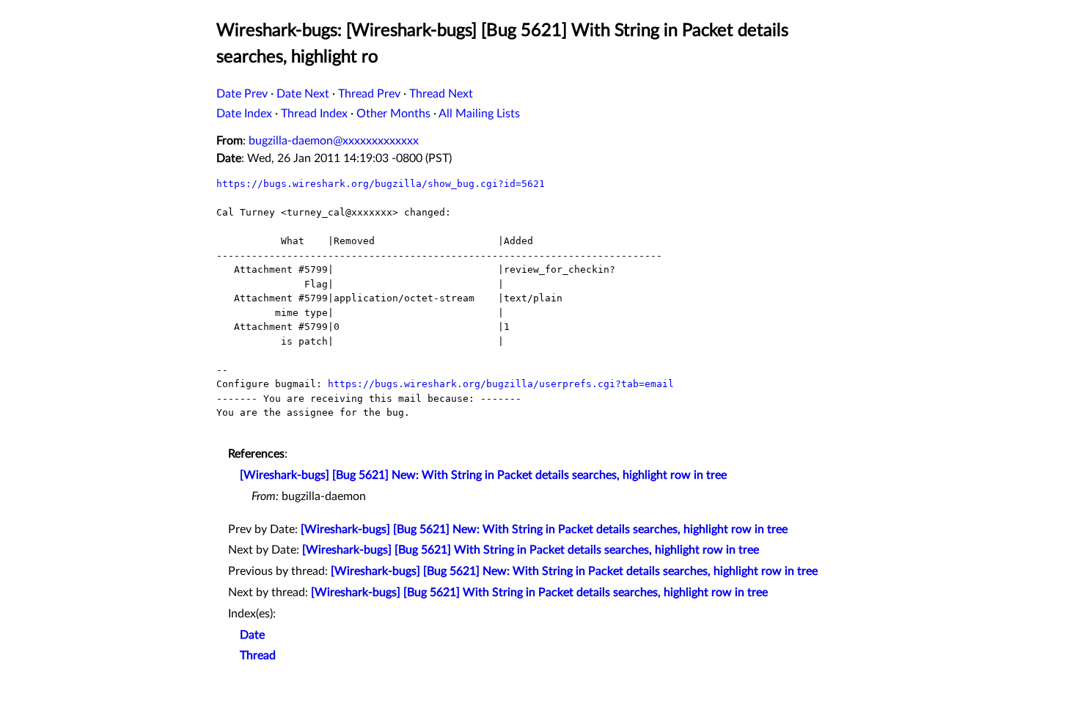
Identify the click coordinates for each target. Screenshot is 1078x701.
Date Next (302, 94)
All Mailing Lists (479, 114)
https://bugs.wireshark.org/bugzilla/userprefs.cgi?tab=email (501, 383)
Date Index (244, 114)
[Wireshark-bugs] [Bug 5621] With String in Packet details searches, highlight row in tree (530, 550)
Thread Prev (369, 94)
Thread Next (441, 94)
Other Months (393, 114)
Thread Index (314, 114)
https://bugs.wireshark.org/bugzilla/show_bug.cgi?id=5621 (380, 183)
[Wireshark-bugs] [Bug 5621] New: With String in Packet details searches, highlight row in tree (483, 475)
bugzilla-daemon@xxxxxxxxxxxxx (334, 141)
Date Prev (242, 94)
